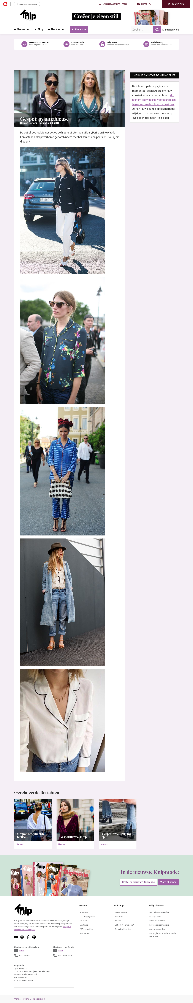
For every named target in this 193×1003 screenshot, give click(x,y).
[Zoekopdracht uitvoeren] (157, 29)
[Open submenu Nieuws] (28, 29)
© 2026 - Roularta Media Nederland (29, 999)
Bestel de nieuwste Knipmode (138, 882)
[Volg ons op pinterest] (34, 937)
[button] (176, 4)
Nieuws (19, 844)
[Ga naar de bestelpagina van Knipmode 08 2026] (142, 19)
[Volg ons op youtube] (16, 937)
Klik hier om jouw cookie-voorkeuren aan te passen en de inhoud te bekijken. (154, 100)
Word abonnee (168, 882)
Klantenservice (170, 29)
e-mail (21, 950)
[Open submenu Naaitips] (63, 29)
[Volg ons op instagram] (22, 937)
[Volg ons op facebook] (28, 937)
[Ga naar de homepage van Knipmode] (28, 15)
